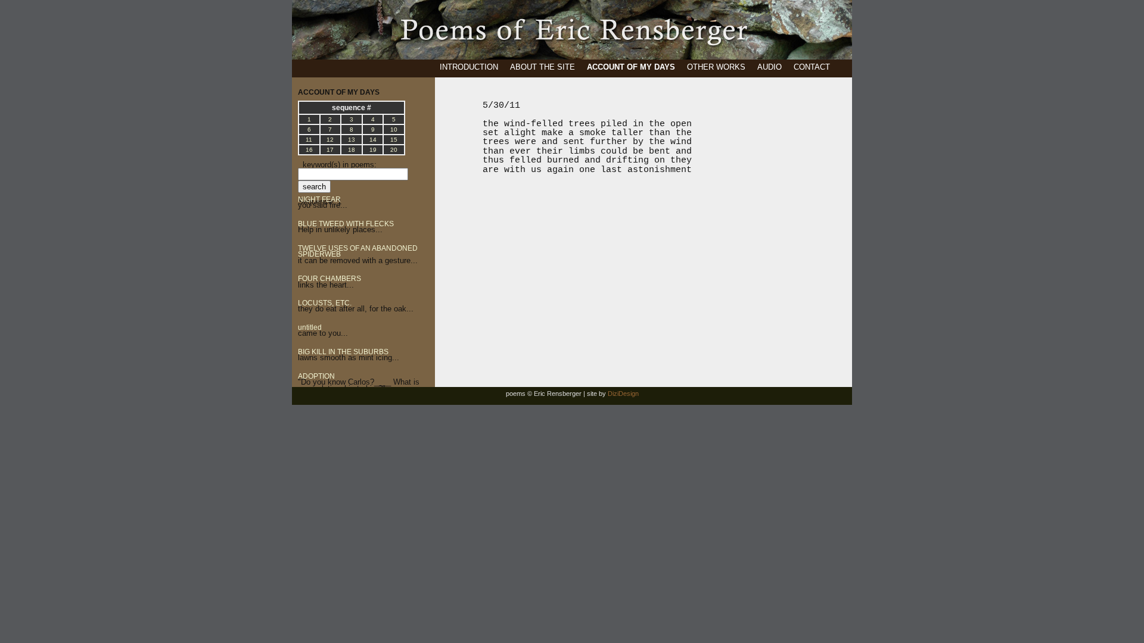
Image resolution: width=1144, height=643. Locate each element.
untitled (310, 327)
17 (330, 149)
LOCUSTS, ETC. (325, 303)
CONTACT (812, 67)
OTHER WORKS (716, 67)
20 (393, 149)
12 (330, 139)
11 (309, 139)
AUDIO (769, 67)
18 (351, 149)
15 (393, 139)
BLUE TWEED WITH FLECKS (346, 223)
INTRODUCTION (469, 67)
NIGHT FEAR (319, 199)
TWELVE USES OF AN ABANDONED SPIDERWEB (358, 251)
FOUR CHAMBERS (329, 278)
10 (393, 129)
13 (351, 139)
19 (373, 149)
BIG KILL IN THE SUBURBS (343, 351)
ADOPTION (316, 376)
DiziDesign (623, 393)
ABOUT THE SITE (542, 67)
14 (373, 139)
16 (309, 149)
